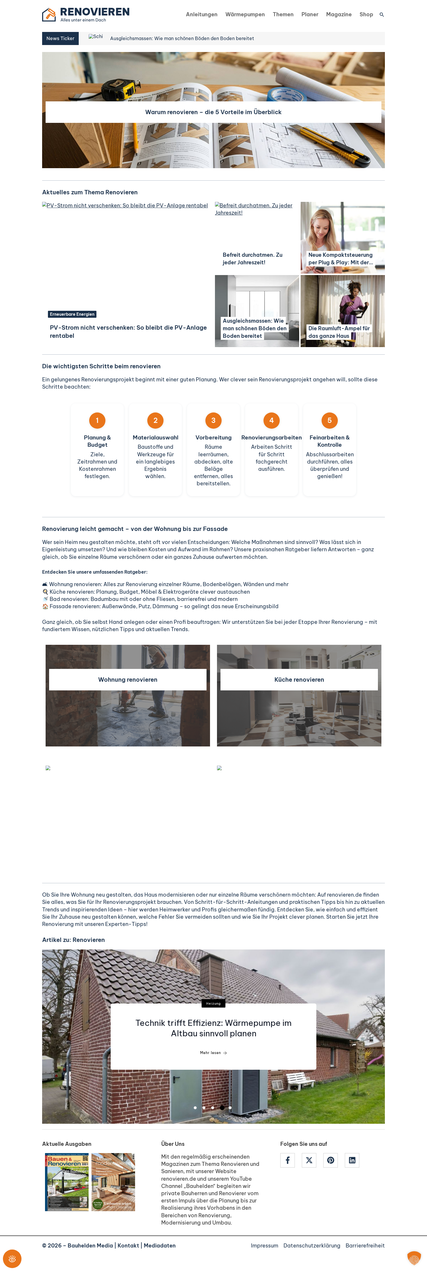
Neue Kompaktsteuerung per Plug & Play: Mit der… (340, 259)
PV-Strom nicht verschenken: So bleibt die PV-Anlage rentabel (128, 331)
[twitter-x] (312, 1160)
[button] (382, 14)
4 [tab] (222, 1107)
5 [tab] (230, 1107)
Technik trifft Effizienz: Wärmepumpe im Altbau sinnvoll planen (213, 1028)
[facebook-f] (290, 1160)
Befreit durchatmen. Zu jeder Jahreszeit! (252, 259)
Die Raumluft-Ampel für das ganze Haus (339, 332)
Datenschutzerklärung (312, 1245)
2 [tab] (203, 1107)
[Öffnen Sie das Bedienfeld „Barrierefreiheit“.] (12, 1259)
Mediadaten (160, 1245)
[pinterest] (333, 1160)
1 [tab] (195, 1107)
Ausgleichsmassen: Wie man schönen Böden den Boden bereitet (255, 328)
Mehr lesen (210, 1053)
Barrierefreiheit (365, 1245)
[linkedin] (353, 1160)
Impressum (264, 1245)
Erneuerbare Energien (72, 314)
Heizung (213, 1003)
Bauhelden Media (90, 1245)
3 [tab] (212, 1107)
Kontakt (128, 1245)
